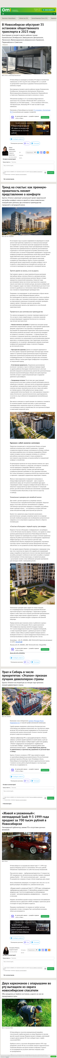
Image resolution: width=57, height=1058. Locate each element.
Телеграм (36, 143)
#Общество (5, 44)
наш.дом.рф (18, 642)
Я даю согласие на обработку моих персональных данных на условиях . (22, 172)
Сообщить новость (18, 139)
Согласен (53, 1056)
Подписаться (45, 117)
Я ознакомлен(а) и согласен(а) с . (15, 174)
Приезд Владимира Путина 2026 (39, 18)
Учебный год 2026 (23, 18)
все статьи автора (13, 157)
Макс (27, 143)
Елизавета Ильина (14, 948)
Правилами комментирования (21, 174)
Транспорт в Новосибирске (8, 18)
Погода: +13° (37, 9)
